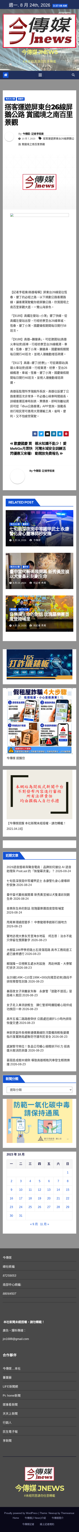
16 (11, 1198)
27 (49, 1207)
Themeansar (67, 1513)
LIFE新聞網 (10, 1386)
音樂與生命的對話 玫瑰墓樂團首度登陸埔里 (39, 617)
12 (39, 1189)
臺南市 (25, 524)
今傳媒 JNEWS (39, 52)
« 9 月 (34, 1224)
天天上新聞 (10, 1413)
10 (20, 1189)
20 (49, 1198)
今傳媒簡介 (58, 1518)
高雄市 (21, 99)
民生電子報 (10, 1431)
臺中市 (25, 567)
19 (39, 1198)
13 (49, 1189)
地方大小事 (10, 99)
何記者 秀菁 (39, 583)
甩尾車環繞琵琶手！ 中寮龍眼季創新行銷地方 (37, 922)
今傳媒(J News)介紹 (35, 1518)
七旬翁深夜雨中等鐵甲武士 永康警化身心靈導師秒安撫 (39, 531)
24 (20, 1207)
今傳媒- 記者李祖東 (33, 133)
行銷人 (7, 1422)
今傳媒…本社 (12, 1368)
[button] (73, 75)
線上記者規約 (47, 1524)
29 (67, 1207)
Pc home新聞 (12, 1395)
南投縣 (13, 610)
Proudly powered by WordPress (21, 1513)
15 (67, 1189)
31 (20, 1215)
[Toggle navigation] (40, 75)
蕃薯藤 (7, 1377)
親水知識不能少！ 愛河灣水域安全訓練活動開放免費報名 (51, 448)
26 (39, 1207)
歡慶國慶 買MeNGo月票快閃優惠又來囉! (21, 448)
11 (30, 1189)
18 (30, 1198)
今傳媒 (37, 540)
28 (58, 1207)
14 (58, 1189)
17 (20, 1198)
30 (11, 1215)
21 (58, 1198)
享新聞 (7, 1440)
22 (67, 1198)
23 (11, 1207)
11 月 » (44, 1224)
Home (16, 1518)
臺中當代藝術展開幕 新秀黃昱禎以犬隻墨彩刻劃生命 (39, 574)
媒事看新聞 (10, 1404)
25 (30, 1207)
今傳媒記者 (28, 1524)
